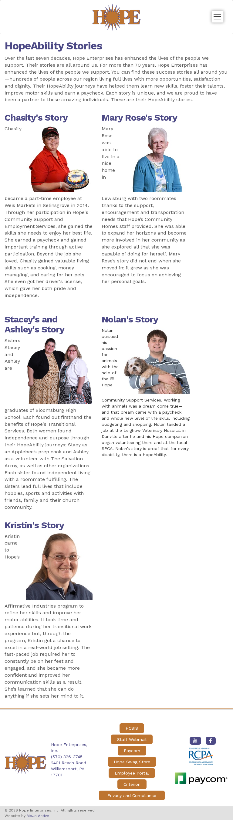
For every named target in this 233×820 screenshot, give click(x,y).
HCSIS (132, 728)
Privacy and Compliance (131, 795)
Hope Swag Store (132, 761)
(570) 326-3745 (67, 756)
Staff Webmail (132, 739)
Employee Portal (132, 773)
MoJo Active (38, 816)
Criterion (131, 784)
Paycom (132, 750)
